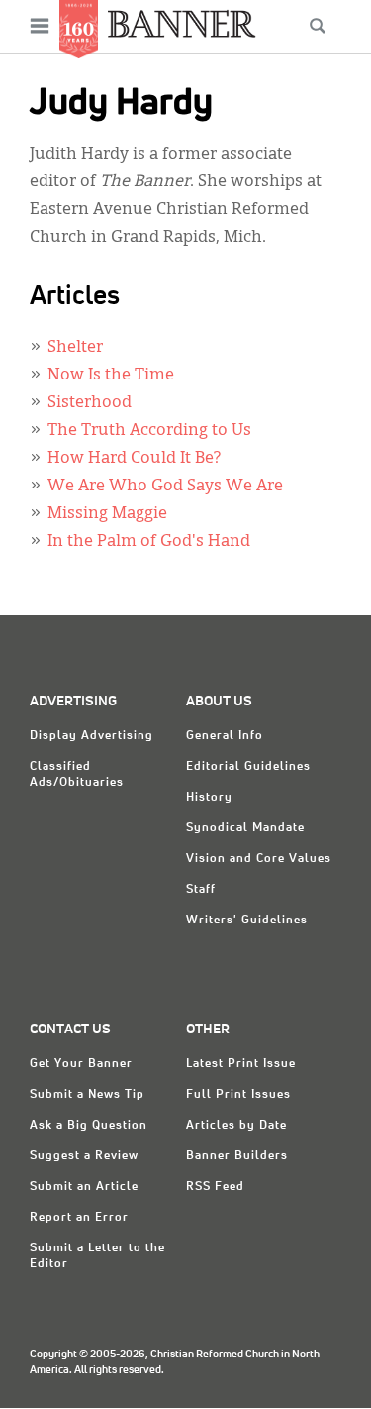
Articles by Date (236, 1126)
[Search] (317, 26)
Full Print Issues (238, 1095)
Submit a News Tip (87, 1095)
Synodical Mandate (245, 828)
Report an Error (79, 1218)
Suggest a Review (84, 1156)
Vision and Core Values (258, 859)
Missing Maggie (107, 514)
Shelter (75, 348)
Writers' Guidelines (247, 920)
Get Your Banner (81, 1064)
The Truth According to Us (149, 431)
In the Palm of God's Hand (148, 542)
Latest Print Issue (241, 1064)
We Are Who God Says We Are (165, 486)
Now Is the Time (110, 375)
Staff (201, 890)
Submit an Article (84, 1187)
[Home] (182, 23)
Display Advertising (91, 736)
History (209, 798)
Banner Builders (237, 1156)
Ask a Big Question (88, 1126)
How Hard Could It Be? (134, 459)
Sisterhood (89, 403)
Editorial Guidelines (248, 767)
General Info (224, 736)
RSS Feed (215, 1187)
